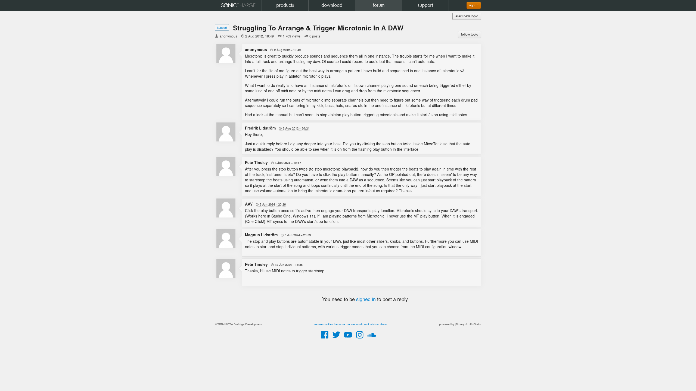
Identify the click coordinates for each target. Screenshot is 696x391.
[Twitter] (336, 338)
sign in (473, 5)
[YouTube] (348, 338)
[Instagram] (359, 338)
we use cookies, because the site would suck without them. (350, 324)
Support (222, 27)
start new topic (466, 16)
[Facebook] (324, 338)
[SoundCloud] (371, 338)
